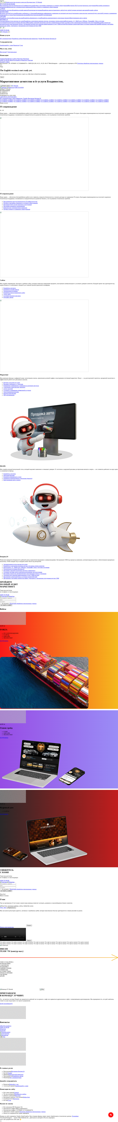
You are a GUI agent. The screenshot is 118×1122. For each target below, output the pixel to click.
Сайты (14, 98)
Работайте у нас (14, 1084)
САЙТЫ (2, 8)
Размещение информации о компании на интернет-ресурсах (54, 13)
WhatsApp (24, 60)
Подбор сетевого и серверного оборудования (44, 7)
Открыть (29, 925)
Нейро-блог (26, 1097)
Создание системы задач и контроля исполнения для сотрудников (78, 22)
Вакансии (16, 45)
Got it (2, 77)
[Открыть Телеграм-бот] (4, 1033)
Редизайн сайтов (93, 10)
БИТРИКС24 (4, 19)
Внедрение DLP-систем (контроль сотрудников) (82, 5)
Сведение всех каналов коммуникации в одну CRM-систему (48, 24)
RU (4, 1037)
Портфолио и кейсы (11, 58)
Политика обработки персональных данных (90, 63)
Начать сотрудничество (7, 927)
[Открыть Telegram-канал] (5, 1032)
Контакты (26, 58)
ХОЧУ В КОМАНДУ (6, 1003)
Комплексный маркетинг (30, 38)
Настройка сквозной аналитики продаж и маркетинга (43, 22)
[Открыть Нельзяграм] (4, 1035)
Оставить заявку (5, 62)
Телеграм (30, 60)
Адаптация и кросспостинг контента (82, 13)
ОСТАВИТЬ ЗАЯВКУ (6, 100)
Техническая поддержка (35, 10)
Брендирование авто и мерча (78, 18)
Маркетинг (19, 98)
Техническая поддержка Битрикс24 (16, 22)
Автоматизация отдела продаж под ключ (12, 21)
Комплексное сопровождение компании (19, 7)
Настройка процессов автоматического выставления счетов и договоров (24, 573)
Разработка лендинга (6, 10)
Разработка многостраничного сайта (53, 10)
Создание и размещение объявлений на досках (17, 390)
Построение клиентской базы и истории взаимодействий (82, 24)
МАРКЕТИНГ (4, 12)
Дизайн (40, 38)
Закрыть (29, 940)
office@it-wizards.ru (15, 60)
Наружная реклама (17, 18)
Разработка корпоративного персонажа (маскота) (55, 18)
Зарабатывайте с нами (6, 45)
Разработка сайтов (17, 38)
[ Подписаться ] (11, 907)
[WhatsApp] (4, 28)
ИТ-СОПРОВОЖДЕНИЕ (7, 4)
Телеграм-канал (12, 52)
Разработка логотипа (6, 18)
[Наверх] (0, 1121)
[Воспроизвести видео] (41, 989)
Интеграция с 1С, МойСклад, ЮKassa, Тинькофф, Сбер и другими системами (26, 567)
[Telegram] (1, 28)
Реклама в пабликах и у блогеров (26, 13)
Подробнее (75, 1116)
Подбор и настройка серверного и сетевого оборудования (51, 5)
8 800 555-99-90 (4, 30)
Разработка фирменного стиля (32, 18)
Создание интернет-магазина (79, 10)
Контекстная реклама (34, 15)
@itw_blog (3, 907)
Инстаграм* (3, 52)
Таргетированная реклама (20, 15)
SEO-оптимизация (46, 15)
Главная (2, 58)
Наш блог (20, 58)
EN (1, 1037)
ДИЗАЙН (3, 16)
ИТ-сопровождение (6, 38)
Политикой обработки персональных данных (23, 603)
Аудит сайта (67, 10)
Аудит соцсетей (98, 13)
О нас (21, 45)
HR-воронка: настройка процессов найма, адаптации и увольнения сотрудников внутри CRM (31, 578)
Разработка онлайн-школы (20, 10)
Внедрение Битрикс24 (49, 38)
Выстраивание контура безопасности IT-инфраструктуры (17, 5)
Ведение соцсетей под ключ (8, 13)
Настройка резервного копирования (14, 206)
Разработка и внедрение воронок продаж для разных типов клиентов (44, 21)
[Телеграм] (3, 596)
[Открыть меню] (2, 1)
